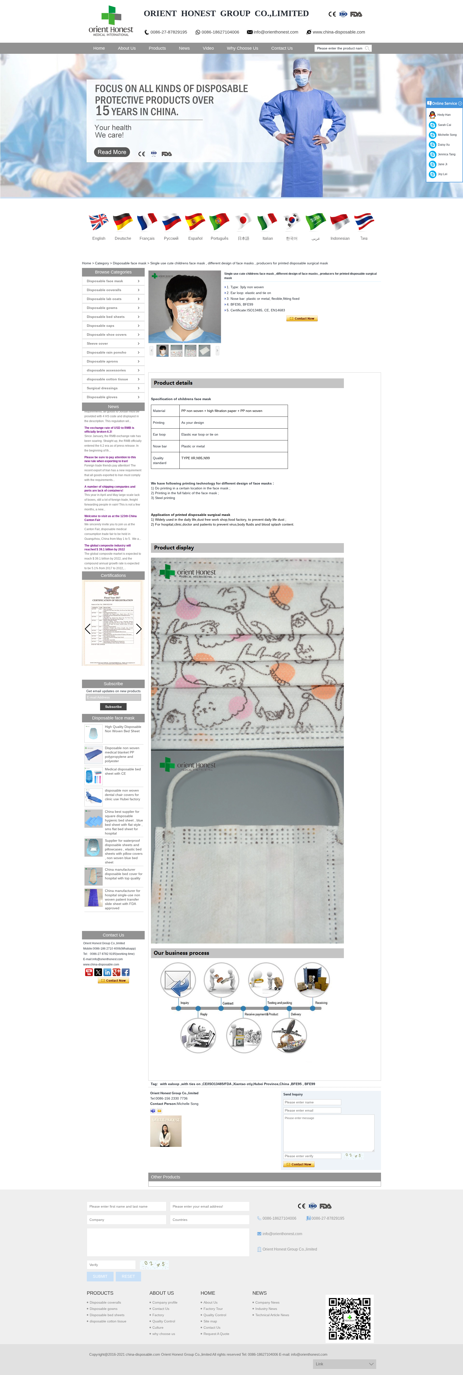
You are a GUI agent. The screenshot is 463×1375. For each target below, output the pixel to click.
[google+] (116, 972)
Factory (158, 1315)
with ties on (191, 1084)
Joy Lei (441, 174)
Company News (267, 1302)
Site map (210, 1321)
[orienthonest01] (153, 1111)
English (98, 238)
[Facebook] (125, 972)
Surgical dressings (102, 388)
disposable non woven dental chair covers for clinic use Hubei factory (122, 794)
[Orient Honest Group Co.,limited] (110, 21)
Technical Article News (272, 1315)
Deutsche (123, 238)
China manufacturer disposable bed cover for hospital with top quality (124, 874)
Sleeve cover (97, 343)
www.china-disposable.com (339, 32)
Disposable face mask (129, 263)
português (219, 238)
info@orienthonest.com (276, 32)
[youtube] (89, 972)
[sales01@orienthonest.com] (159, 1111)
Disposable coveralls (104, 290)
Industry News (266, 1309)
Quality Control (163, 1321)
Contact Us (282, 48)
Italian (268, 238)
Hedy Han (443, 114)
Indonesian (340, 238)
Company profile (164, 1302)
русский (171, 238)
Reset (128, 1276)
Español (195, 238)
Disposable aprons (102, 361)
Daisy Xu (443, 144)
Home (99, 48)
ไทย (364, 238)
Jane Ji (441, 164)
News (184, 48)
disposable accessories (106, 370)
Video (208, 48)
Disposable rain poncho (106, 352)
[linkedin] (107, 972)
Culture (157, 1327)
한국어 (292, 238)
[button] (139, 629)
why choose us (163, 1334)
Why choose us (242, 48)
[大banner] (231, 126)
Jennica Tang (446, 154)
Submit (100, 1276)
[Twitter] (98, 972)
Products (157, 48)
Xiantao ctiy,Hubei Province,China (261, 1084)
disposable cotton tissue (107, 379)
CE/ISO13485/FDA (217, 1084)
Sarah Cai (443, 125)
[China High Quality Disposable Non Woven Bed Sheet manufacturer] (93, 734)
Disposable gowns (102, 308)
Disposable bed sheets (106, 317)
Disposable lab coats (104, 299)
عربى (316, 238)
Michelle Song (446, 135)
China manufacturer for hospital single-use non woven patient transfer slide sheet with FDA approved (122, 899)
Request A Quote (216, 1334)
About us (162, 1293)
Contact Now (113, 981)
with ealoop (169, 1084)
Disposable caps (100, 326)
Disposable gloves (102, 397)
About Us (127, 48)
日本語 (243, 238)
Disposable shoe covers (107, 334)
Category (102, 263)
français (147, 238)
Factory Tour (213, 1309)
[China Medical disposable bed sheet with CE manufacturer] (93, 776)
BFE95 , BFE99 (303, 1084)
